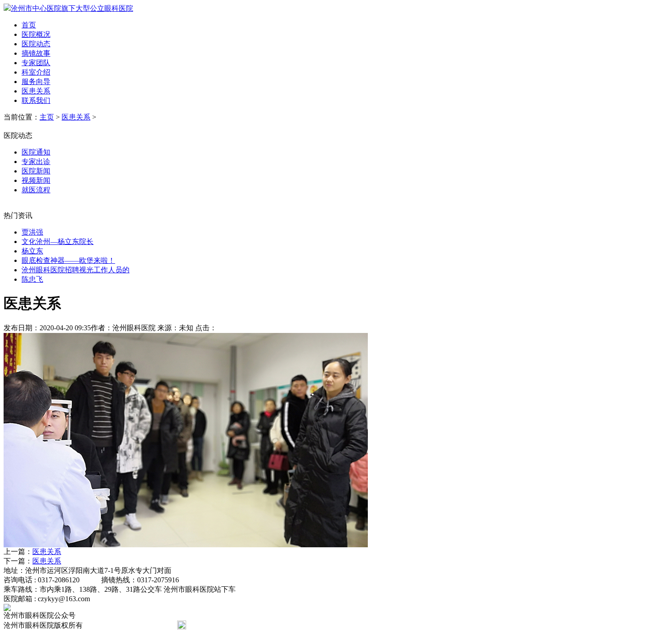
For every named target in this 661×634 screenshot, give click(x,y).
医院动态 (36, 44)
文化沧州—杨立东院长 (58, 241)
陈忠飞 (32, 279)
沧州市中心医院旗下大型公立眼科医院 (72, 8)
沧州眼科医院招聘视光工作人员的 (76, 270)
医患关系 (36, 91)
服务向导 (36, 81)
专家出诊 (36, 161)
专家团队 (36, 63)
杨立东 (32, 251)
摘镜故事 (36, 53)
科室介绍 (36, 72)
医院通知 (36, 152)
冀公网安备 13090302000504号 (235, 625)
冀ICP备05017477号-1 (125, 625)
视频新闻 (36, 180)
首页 (29, 25)
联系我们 (36, 100)
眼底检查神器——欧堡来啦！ (68, 260)
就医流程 (36, 190)
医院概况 (36, 34)
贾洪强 (32, 232)
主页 (47, 117)
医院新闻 (36, 171)
